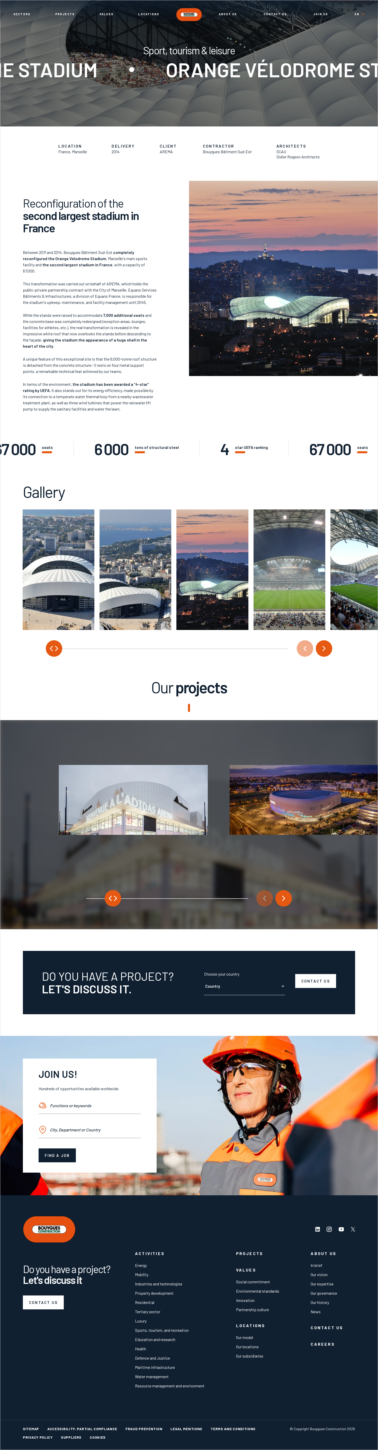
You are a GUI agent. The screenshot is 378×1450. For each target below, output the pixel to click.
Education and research (155, 1339)
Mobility (141, 1274)
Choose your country (221, 973)
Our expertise (322, 1283)
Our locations (247, 1346)
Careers (323, 1344)
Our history (320, 1302)
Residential (144, 1302)
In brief (316, 1265)
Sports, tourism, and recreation (162, 1330)
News (316, 1311)
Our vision (319, 1274)
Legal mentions (186, 1429)
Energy (141, 1265)
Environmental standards (257, 1291)
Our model (244, 1337)
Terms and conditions (233, 1429)
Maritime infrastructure (155, 1367)
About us (228, 14)
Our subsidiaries (249, 1355)
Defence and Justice (152, 1357)
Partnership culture (252, 1309)
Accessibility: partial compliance (82, 1429)
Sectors (21, 14)
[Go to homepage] (189, 14)
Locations (148, 14)
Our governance (324, 1293)
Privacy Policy (38, 1437)
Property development (154, 1293)
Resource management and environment (169, 1385)
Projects (65, 14)
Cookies (98, 1437)
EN (357, 14)
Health (140, 1348)
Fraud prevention (143, 1429)
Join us (320, 14)
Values (106, 14)
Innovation (245, 1300)
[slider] (167, 648)
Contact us (275, 14)
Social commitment (253, 1281)
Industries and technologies (158, 1283)
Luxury (141, 1320)
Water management (152, 1376)
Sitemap (31, 1429)
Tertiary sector (147, 1311)
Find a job (57, 1155)
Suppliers (71, 1437)
